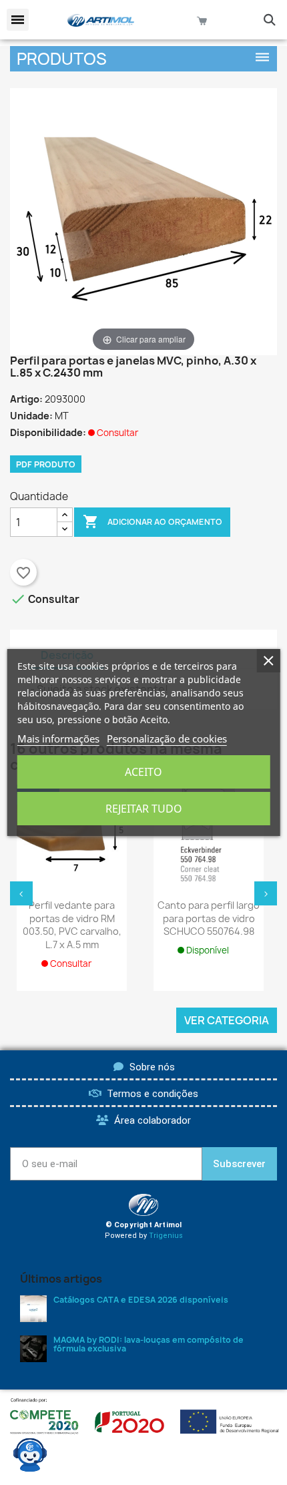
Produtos (62, 58)
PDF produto (45, 464)
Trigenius (166, 1235)
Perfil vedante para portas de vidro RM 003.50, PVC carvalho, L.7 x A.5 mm (72, 925)
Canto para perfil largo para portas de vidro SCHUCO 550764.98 (209, 918)
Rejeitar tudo (143, 808)
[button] (18, 20)
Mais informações (58, 738)
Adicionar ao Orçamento (152, 521)
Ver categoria (226, 1020)
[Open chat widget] (30, 1455)
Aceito (143, 772)
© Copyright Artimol (143, 1225)
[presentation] (21, 893)
